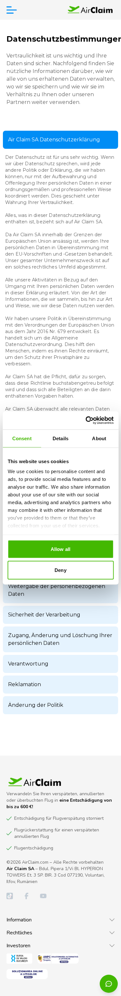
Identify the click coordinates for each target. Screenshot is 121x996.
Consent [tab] (22, 438)
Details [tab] (60, 438)
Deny (60, 570)
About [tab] (99, 438)
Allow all (60, 549)
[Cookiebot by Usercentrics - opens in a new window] (86, 420)
